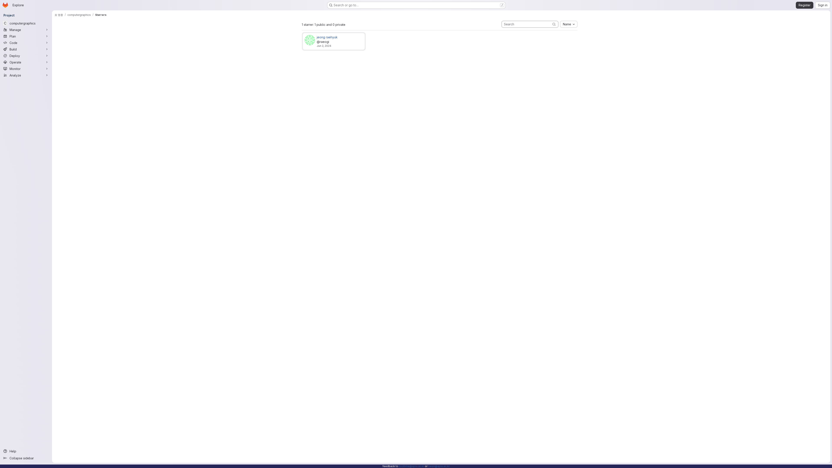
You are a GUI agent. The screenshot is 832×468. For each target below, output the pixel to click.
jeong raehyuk (327, 37)
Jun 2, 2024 (324, 45)
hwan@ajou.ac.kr (439, 466)
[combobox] (568, 24)
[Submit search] (554, 24)
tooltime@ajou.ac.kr (411, 466)
